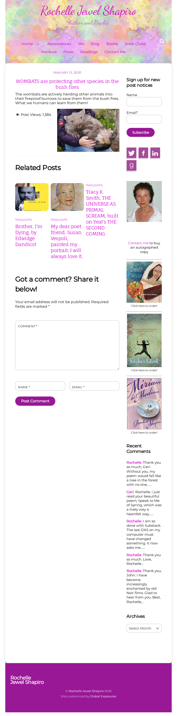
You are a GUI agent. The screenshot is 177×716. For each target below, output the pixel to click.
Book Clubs (135, 44)
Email (78, 387)
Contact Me (115, 52)
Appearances (59, 44)
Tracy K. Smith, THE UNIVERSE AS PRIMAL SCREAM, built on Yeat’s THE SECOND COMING (102, 213)
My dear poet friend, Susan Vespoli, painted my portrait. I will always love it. (67, 241)
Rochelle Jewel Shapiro (86, 691)
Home (27, 44)
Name (24, 387)
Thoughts (23, 219)
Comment (27, 326)
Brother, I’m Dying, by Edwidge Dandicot (28, 235)
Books (112, 44)
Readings (89, 52)
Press (68, 52)
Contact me (138, 243)
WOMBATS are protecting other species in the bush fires (67, 84)
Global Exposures (103, 696)
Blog (95, 44)
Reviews (49, 52)
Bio (81, 44)
